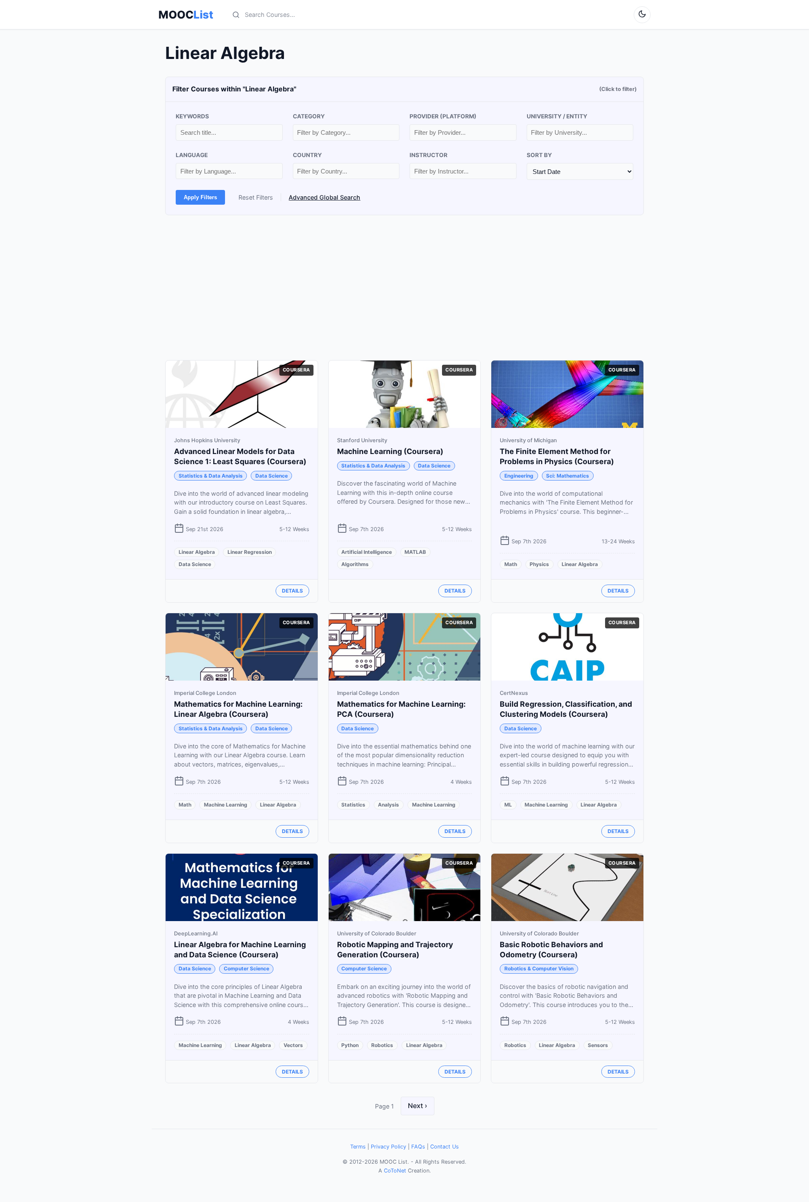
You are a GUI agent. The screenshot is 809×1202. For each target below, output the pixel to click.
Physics (539, 564)
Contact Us (444, 1146)
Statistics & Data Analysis (211, 476)
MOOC (185, 14)
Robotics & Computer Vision (538, 968)
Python (350, 1045)
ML (508, 804)
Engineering (518, 476)
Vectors (293, 1045)
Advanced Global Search (324, 197)
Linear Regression (250, 552)
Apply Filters (200, 197)
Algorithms (355, 564)
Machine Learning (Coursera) (390, 451)
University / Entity (557, 116)
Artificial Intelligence (366, 552)
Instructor (428, 155)
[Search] (235, 14)
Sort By (539, 155)
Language (192, 155)
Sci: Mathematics (567, 476)
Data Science (271, 476)
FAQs (418, 1146)
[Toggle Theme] (642, 14)
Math (510, 564)
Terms (358, 1146)
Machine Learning (225, 804)
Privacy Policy (388, 1146)
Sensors (598, 1045)
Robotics (382, 1045)
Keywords (192, 116)
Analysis (388, 804)
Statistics (353, 804)
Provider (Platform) (443, 116)
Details (292, 591)
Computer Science (246, 968)
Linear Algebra (197, 552)
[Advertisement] (404, 288)
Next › (417, 1105)
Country (307, 155)
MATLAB (415, 552)
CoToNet (395, 1170)
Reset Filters (255, 197)
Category (309, 116)
